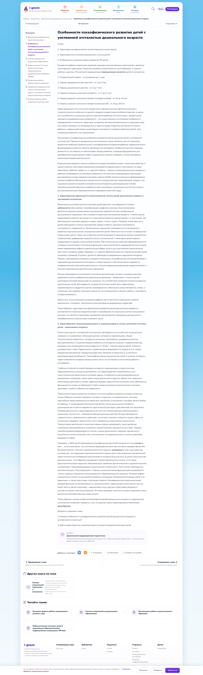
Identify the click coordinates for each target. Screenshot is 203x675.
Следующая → (171, 24)
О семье (110, 651)
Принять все (172, 670)
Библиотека (35, 19)
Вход (161, 9)
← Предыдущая (32, 24)
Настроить (158, 670)
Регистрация (172, 9)
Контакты (135, 651)
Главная (26, 19)
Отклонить (143, 670)
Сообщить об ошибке (133, 553)
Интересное (162, 648)
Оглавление (83, 24)
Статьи (109, 648)
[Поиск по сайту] (154, 9)
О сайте (135, 648)
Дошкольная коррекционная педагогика (56, 19)
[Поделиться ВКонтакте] (79, 552)
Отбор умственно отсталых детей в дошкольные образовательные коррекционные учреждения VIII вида (38, 71)
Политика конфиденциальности (140, 661)
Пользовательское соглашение (139, 655)
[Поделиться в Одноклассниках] (85, 552)
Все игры (59, 648)
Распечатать (114, 553)
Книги (84, 648)
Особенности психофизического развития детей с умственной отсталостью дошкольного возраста (39, 49)
